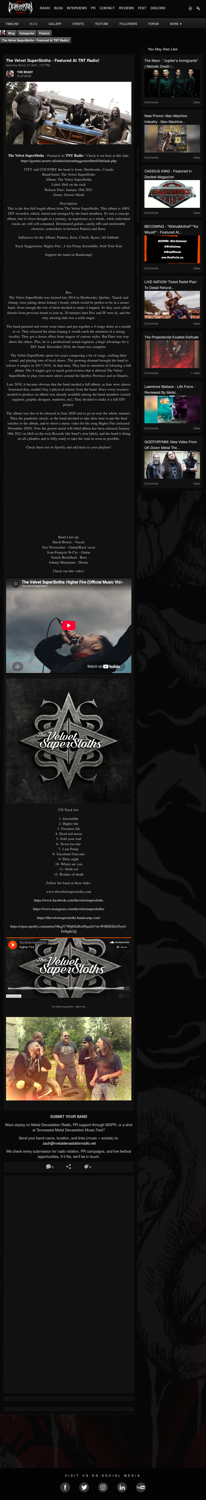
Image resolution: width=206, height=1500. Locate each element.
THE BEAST (25, 72)
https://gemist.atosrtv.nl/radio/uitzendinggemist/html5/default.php (68, 160)
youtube (101, 24)
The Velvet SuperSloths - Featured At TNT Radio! (35, 40)
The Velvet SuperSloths (26, 155)
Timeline (12, 24)
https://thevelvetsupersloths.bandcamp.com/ (68, 917)
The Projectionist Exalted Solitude (171, 336)
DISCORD (158, 8)
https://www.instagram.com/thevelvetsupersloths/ (68, 908)
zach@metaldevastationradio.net (69, 1143)
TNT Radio (74, 155)
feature (44, 33)
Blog (11, 33)
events (78, 24)
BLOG (58, 8)
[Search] (198, 8)
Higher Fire (80, 1007)
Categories (27, 33)
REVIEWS (126, 8)
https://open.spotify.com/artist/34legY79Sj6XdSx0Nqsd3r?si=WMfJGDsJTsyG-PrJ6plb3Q (68, 929)
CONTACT (107, 8)
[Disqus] (69, 1232)
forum (153, 24)
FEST (142, 8)
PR (93, 8)
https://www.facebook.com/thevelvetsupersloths (68, 900)
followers (128, 24)
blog (33, 24)
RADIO (45, 8)
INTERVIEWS (77, 8)
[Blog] (4, 48)
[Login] (190, 8)
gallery (55, 24)
